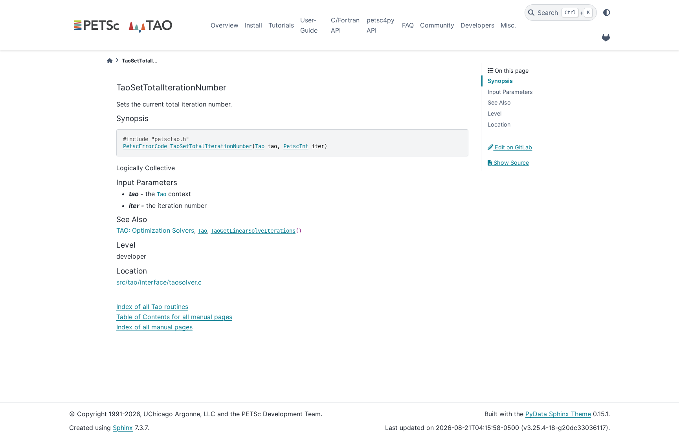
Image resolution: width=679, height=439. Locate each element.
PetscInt (295, 146)
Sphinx (123, 428)
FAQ (408, 25)
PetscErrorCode (145, 146)
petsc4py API (381, 25)
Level (494, 113)
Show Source (510, 162)
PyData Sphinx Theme (558, 414)
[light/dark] (606, 12)
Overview (225, 25)
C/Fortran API (345, 25)
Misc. (508, 25)
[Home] (109, 61)
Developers (477, 25)
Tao (259, 146)
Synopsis (500, 80)
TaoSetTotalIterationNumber (211, 146)
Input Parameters (510, 91)
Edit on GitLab (512, 147)
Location (499, 124)
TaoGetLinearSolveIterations (253, 231)
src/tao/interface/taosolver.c (159, 282)
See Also (499, 102)
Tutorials (281, 25)
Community (437, 25)
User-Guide (308, 25)
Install (253, 25)
